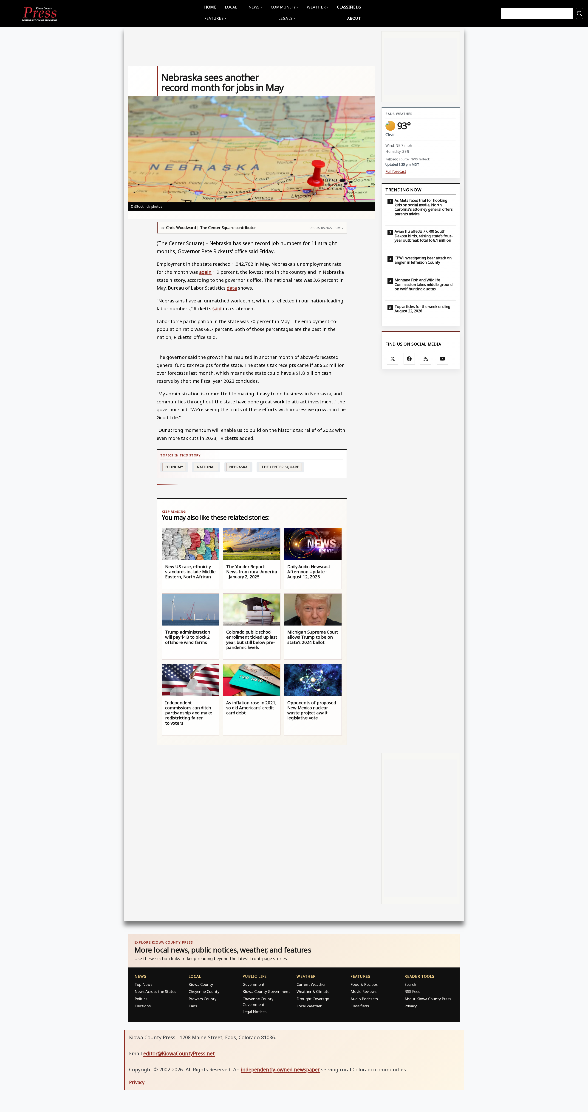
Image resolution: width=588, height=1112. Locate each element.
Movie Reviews (363, 991)
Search (410, 984)
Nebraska (238, 467)
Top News (143, 984)
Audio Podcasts (364, 998)
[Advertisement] (421, 561)
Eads (193, 1006)
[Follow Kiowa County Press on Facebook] (409, 359)
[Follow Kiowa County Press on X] (393, 359)
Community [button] (283, 7)
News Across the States (155, 991)
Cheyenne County (204, 991)
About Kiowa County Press (427, 998)
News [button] (254, 7)
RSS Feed (412, 991)
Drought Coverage (313, 998)
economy (174, 467)
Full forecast (395, 171)
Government (254, 984)
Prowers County (202, 998)
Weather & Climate (313, 991)
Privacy (410, 1006)
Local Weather (309, 1006)
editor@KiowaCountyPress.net (179, 1053)
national (206, 467)
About (354, 18)
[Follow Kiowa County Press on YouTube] (442, 359)
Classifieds (349, 7)
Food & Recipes (364, 984)
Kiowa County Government (266, 991)
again (205, 272)
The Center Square (280, 467)
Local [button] (231, 7)
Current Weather (311, 984)
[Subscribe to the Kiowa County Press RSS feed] (426, 359)
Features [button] (213, 18)
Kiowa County (201, 984)
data (232, 288)
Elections (143, 1006)
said (217, 308)
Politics (141, 998)
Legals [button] (285, 18)
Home (210, 7)
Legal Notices (254, 1011)
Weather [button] (316, 7)
